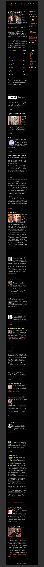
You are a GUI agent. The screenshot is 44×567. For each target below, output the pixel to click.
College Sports (31, 60)
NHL (12, 521)
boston (13, 206)
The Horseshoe (31, 64)
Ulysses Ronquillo (22, 563)
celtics (9, 339)
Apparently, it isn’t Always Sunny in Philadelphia (17, 155)
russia (33, 35)
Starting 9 (9, 137)
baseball (11, 206)
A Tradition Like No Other (12, 455)
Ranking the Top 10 (31, 54)
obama (22, 554)
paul (33, 32)
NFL (8, 248)
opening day (24, 554)
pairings (11, 502)
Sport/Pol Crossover (14, 527)
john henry (19, 339)
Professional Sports (12, 13)
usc (15, 273)
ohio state (30, 32)
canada (32, 25)
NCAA (18, 554)
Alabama (33, 23)
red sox (12, 432)
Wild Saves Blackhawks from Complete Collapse (17, 396)
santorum (35, 35)
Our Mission (11, 527)
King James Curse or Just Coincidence (15, 181)
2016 (31, 23)
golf (9, 502)
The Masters (24, 502)
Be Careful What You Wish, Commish (15, 313)
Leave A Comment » (10, 109)
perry (9, 248)
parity (13, 521)
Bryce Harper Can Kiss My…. (13, 298)
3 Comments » (9, 379)
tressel (11, 273)
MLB (24, 206)
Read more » (17, 148)
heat (16, 339)
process (12, 502)
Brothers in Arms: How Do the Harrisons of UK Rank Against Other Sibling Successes (16, 12)
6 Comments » (9, 503)
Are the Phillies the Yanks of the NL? (14, 383)
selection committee (19, 502)
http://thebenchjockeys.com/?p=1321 (12, 99)
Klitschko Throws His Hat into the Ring (15, 93)
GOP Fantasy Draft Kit (12, 212)
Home (30, 12)
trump (36, 37)
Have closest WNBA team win (33, 18)
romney (12, 248)
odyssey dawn (34, 31)
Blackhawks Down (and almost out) (14, 507)
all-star (9, 293)
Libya (36, 29)
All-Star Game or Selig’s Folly (13, 278)
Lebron (23, 206)
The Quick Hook (15, 299)
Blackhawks (10, 521)
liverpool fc (9, 432)
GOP (33, 27)
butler (30, 25)
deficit (31, 26)
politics (11, 248)
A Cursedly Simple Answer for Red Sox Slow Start (17, 422)
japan (29, 29)
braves (15, 206)
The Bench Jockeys (22, 3)
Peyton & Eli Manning (32, 47)
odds (32, 31)
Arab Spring (35, 23)
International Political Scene (32, 61)
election (35, 26)
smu (8, 273)
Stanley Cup (17, 521)
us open (30, 38)
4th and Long (31, 58)
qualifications (15, 502)
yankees (20, 391)
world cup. (34, 38)
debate (30, 26)
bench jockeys (12, 554)
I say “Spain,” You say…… (12, 344)
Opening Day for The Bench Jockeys (14, 526)
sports (14, 248)
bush (29, 25)
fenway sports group (20, 206)
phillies (17, 391)
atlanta (9, 206)
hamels (11, 391)
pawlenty (35, 32)
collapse (17, 206)
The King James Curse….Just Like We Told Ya (16, 328)
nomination (33, 30)
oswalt (15, 391)
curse (11, 339)
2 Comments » (9, 309)
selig (17, 293)
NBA (22, 339)
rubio (31, 35)
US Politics (31, 66)
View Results (33, 20)
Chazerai (11, 345)
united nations (13, 273)
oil (31, 32)
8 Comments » (9, 556)
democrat (33, 26)
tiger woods (33, 37)
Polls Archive (31, 21)
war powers (32, 38)
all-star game (12, 293)
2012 (30, 23)
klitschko (33, 29)
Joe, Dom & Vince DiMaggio (33, 46)
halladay (10, 391)
